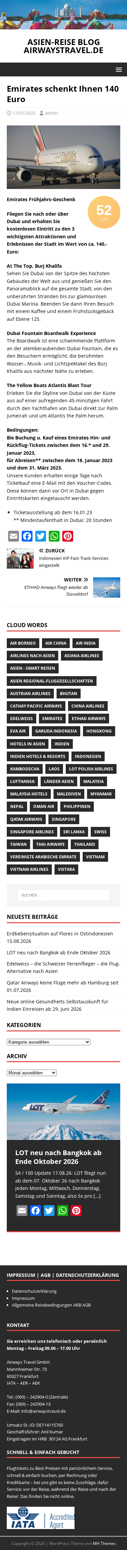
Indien (62, 744)
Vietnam (95, 857)
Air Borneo (23, 643)
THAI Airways (50, 844)
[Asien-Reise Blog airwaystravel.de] (63, 25)
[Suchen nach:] (64, 895)
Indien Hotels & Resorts (37, 756)
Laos (54, 769)
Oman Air (43, 806)
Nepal (17, 806)
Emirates (52, 718)
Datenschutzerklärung (34, 1291)
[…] (97, 1196)
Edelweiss (21, 718)
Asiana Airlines (81, 656)
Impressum (23, 1298)
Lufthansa (22, 781)
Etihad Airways (89, 718)
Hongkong (99, 731)
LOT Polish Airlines (91, 769)
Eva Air (18, 731)
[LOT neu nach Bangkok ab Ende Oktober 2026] (63, 1111)
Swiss (100, 832)
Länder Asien (59, 781)
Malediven (69, 794)
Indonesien (88, 756)
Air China (55, 643)
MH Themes (104, 1543)
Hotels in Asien (27, 744)
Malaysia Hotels (28, 794)
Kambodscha (24, 769)
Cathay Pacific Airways (36, 706)
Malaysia (93, 781)
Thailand (84, 844)
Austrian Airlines (30, 693)
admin (51, 113)
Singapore (64, 819)
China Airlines (87, 706)
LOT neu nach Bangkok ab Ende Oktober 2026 (58, 952)
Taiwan (18, 844)
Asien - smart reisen (32, 668)
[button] (117, 69)
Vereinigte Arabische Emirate (43, 857)
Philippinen (77, 806)
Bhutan (68, 693)
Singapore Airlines (32, 832)
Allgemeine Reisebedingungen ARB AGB (51, 1305)
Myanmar (101, 794)
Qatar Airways (26, 819)
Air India (86, 643)
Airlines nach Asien (32, 656)
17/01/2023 (24, 113)
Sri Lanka (74, 832)
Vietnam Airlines (29, 869)
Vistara (66, 869)
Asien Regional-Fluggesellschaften (51, 681)
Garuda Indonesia (56, 731)
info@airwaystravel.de (43, 1411)
